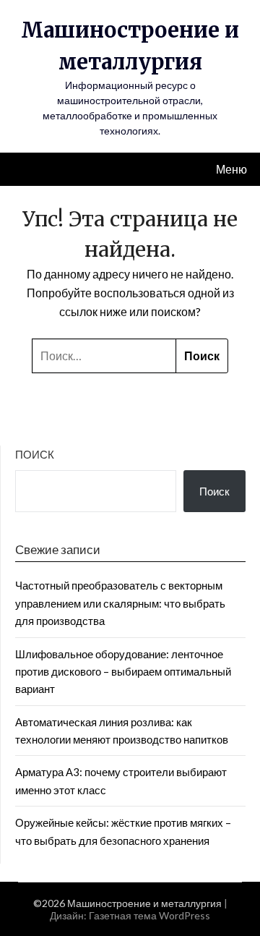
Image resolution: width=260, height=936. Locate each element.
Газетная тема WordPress (149, 915)
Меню (231, 169)
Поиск (34, 454)
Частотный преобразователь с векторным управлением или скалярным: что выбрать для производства (120, 603)
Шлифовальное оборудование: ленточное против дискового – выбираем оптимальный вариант (123, 671)
